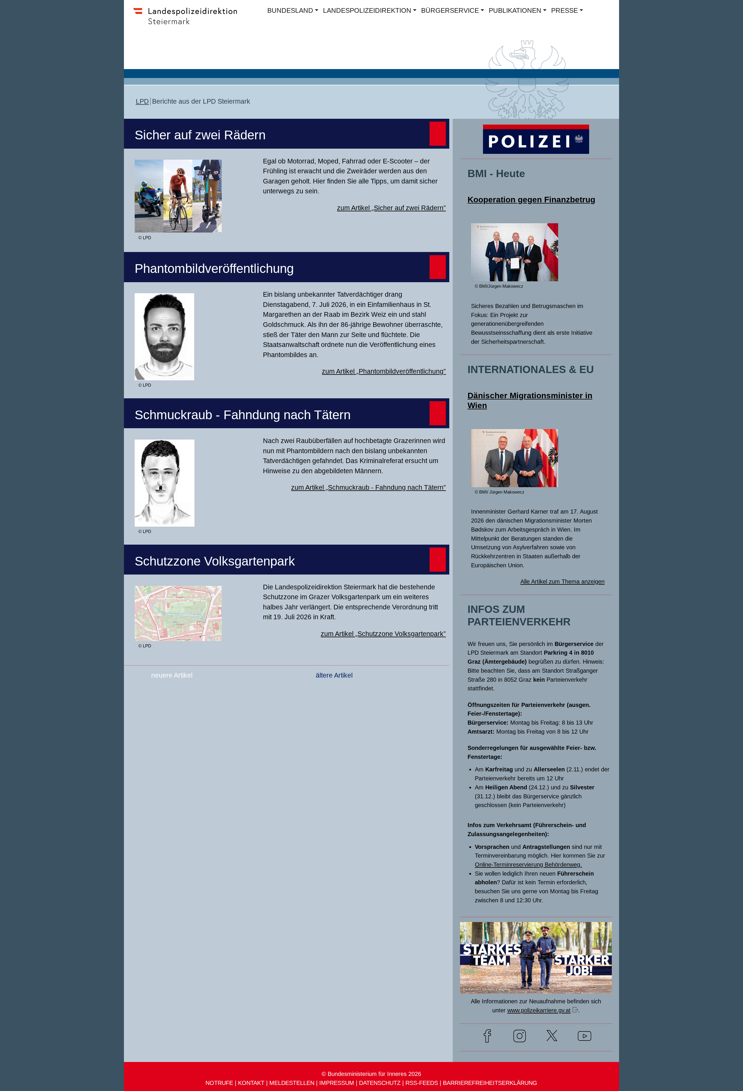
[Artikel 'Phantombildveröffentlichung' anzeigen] (164, 373)
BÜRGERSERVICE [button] (450, 10)
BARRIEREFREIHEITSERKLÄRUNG (490, 1082)
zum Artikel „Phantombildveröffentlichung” (384, 371)
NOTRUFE (219, 1082)
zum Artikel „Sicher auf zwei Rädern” (391, 208)
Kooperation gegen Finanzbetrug (531, 199)
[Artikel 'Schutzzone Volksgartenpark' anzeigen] (178, 633)
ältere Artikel (334, 675)
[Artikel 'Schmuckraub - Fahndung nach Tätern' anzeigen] (164, 519)
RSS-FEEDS (421, 1082)
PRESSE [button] (564, 10)
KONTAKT (251, 1082)
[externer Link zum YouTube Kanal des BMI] (584, 1037)
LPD (142, 101)
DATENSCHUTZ (380, 1082)
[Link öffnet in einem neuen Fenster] (536, 986)
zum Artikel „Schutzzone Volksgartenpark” (383, 634)
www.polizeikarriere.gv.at (539, 1010)
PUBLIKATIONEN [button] (515, 10)
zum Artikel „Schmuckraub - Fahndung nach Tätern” (368, 487)
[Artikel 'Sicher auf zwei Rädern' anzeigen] (178, 225)
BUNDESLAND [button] (290, 10)
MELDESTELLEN (291, 1082)
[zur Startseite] (188, 25)
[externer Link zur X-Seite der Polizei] (551, 1037)
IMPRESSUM (336, 1082)
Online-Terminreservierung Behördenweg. (528, 864)
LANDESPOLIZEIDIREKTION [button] (367, 10)
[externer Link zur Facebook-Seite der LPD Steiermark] (487, 1037)
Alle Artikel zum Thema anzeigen (562, 581)
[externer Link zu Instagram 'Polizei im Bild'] (519, 1037)
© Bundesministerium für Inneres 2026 (371, 1073)
